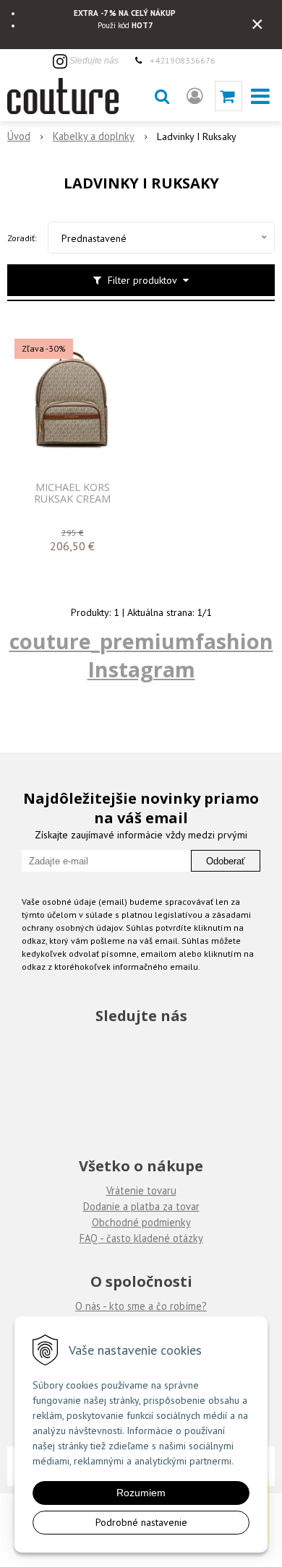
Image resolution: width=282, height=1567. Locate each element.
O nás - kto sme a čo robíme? (141, 1306)
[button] (162, 96)
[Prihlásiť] (195, 96)
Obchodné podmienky (141, 1222)
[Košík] (228, 96)
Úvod (18, 136)
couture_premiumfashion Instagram (141, 655)
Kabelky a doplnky (93, 136)
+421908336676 (182, 60)
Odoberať (225, 861)
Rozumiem (141, 1492)
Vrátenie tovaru (141, 1190)
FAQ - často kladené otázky (141, 1238)
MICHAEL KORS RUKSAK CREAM (72, 493)
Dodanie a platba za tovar (141, 1206)
